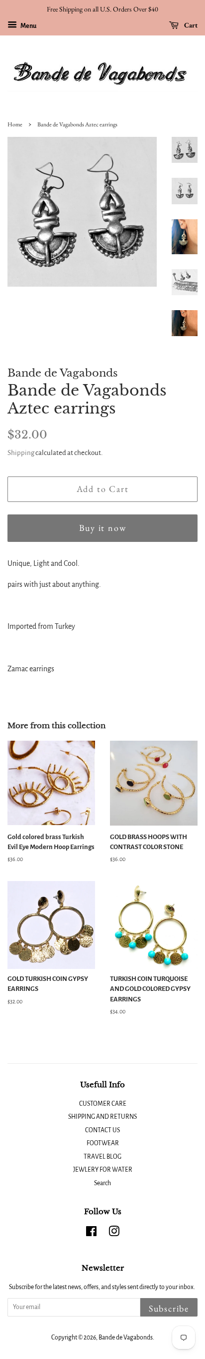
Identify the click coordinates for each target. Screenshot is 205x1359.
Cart (190, 24)
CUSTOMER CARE (102, 1103)
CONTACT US (102, 1130)
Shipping (20, 452)
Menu (27, 25)
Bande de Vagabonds (126, 1337)
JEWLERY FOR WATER (102, 1169)
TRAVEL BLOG (102, 1156)
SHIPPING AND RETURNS (102, 1116)
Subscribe (169, 1308)
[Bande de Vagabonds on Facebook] (91, 1233)
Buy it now (102, 527)
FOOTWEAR (103, 1143)
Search (102, 1183)
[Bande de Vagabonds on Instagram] (113, 1233)
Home (14, 124)
